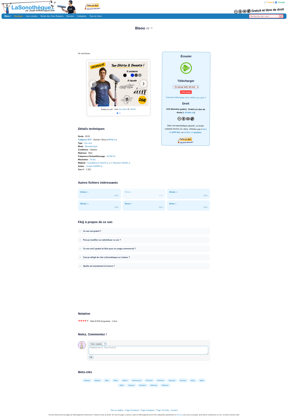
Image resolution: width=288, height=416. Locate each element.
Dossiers (70, 16)
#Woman (154, 385)
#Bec (107, 380)
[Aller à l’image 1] (117, 113)
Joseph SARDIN (93, 166)
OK (91, 357)
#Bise (116, 380)
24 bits (93, 159)
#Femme (149, 380)
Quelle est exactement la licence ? (99, 266)
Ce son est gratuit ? (92, 231)
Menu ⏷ (7, 16)
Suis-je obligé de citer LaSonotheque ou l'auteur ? (106, 257)
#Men (122, 385)
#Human (183, 380)
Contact (174, 410)
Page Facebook (132, 410)
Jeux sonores (32, 16)
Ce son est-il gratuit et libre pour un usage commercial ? (109, 249)
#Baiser (97, 380)
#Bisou (125, 380)
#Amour (87, 380)
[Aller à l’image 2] (119, 113)
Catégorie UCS (85, 140)
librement (180, 415)
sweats (133, 109)
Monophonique (91, 146)
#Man (202, 380)
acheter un (192, 132)
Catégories (81, 16)
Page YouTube (162, 410)
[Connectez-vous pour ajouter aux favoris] (151, 28)
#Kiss (193, 380)
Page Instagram (147, 410)
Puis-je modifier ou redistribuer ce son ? (102, 240)
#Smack (132, 385)
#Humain (172, 380)
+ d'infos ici (188, 112)
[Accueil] (144, 6)
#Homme (160, 380)
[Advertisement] (144, 42)
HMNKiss (112, 140)
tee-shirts (123, 109)
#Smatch (142, 385)
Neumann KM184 (120, 163)
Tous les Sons (95, 16)
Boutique (18, 16)
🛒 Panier (268, 2)
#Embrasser (136, 380)
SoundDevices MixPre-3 (97, 163)
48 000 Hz (111, 156)
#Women (165, 385)
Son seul (88, 143)
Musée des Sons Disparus (51, 16)
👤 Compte (280, 2)
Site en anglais (117, 410)
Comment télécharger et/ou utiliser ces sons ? (186, 97)
